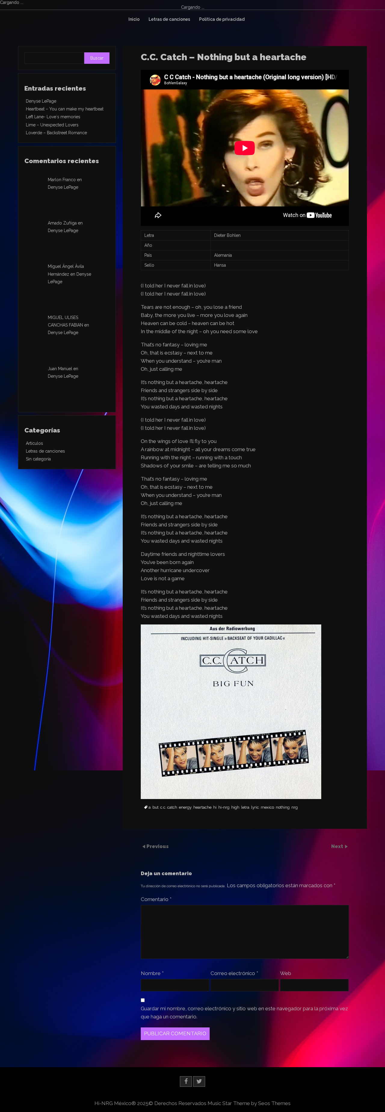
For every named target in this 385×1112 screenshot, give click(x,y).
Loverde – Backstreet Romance (56, 132)
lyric (255, 807)
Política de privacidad (222, 19)
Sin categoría (38, 459)
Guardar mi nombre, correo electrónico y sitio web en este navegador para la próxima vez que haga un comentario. (244, 1012)
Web (285, 973)
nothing (283, 807)
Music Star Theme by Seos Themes (249, 1103)
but (155, 807)
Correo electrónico (234, 973)
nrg (294, 807)
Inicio (134, 19)
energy (185, 807)
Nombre (152, 973)
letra (245, 807)
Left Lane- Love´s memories (53, 116)
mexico (267, 807)
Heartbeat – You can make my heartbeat (64, 109)
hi (215, 807)
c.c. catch (168, 807)
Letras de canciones (169, 19)
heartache (202, 807)
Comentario (156, 899)
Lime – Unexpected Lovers (52, 124)
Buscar (96, 58)
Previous (157, 846)
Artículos (34, 443)
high (235, 807)
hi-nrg (223, 807)
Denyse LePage (41, 101)
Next (337, 846)
